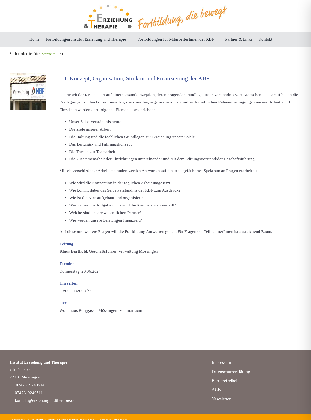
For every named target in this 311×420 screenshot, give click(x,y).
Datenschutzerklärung (231, 371)
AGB (216, 389)
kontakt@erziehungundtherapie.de (45, 400)
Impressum (221, 362)
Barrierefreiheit (225, 380)
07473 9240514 (30, 385)
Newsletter (221, 398)
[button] (280, 39)
